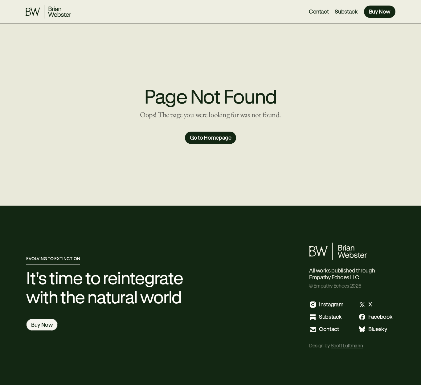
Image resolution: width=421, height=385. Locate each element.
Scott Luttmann (347, 345)
